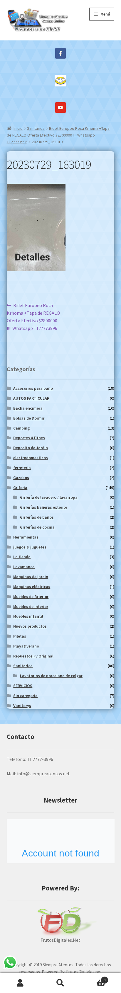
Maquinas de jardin (30, 576)
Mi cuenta (20, 983)
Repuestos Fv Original (33, 656)
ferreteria (22, 467)
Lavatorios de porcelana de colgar (51, 675)
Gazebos (21, 477)
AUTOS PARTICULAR (31, 398)
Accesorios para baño (33, 388)
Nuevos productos (30, 626)
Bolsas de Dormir (28, 418)
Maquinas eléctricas (31, 586)
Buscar (60, 983)
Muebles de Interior (30, 606)
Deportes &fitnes (29, 437)
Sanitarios (36, 128)
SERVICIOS (22, 685)
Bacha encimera (28, 408)
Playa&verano (26, 646)
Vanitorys (22, 705)
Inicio (18, 128)
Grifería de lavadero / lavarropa (49, 497)
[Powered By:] (61, 921)
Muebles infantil (28, 616)
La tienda (22, 556)
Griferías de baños (37, 517)
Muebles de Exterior (30, 596)
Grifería (20, 487)
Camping (21, 428)
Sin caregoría (25, 695)
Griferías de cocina (37, 527)
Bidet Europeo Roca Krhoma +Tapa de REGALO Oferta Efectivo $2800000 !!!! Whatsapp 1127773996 (58, 135)
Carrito (93, 978)
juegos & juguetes (29, 547)
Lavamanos (24, 566)
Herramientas (25, 537)
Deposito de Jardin (30, 447)
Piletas (19, 636)
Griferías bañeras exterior (43, 507)
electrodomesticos (30, 457)
